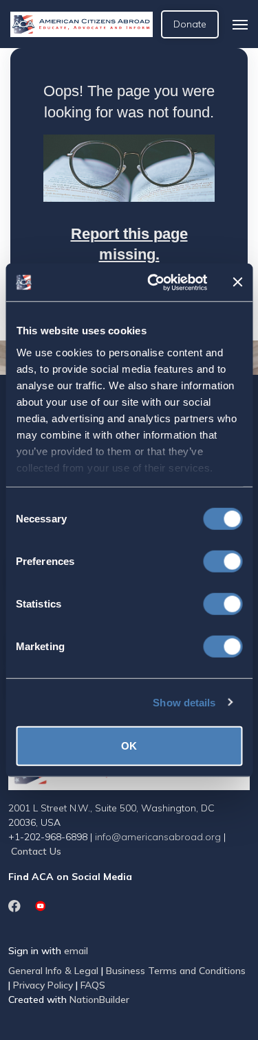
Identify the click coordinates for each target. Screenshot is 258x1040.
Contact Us (36, 851)
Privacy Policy (43, 985)
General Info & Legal (53, 970)
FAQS (92, 985)
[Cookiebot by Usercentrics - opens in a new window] (153, 282)
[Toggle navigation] (240, 24)
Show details (184, 702)
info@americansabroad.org (158, 837)
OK (129, 746)
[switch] (222, 562)
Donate (189, 24)
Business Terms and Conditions (176, 970)
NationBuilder (99, 999)
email (76, 951)
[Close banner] (237, 282)
